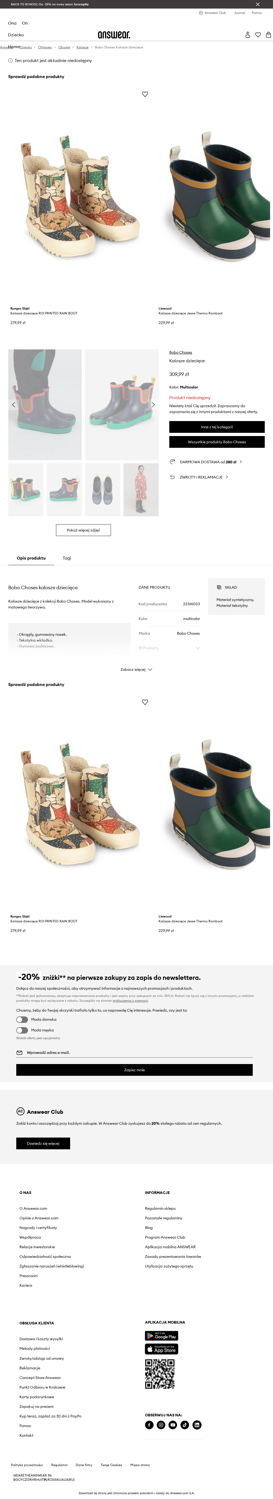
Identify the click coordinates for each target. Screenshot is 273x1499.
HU (38, 1480)
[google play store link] (161, 1336)
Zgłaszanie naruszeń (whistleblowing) (51, 1266)
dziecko (16, 34)
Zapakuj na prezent (36, 1406)
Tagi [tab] (67, 558)
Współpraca (30, 1237)
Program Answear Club (165, 1237)
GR (29, 1480)
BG (15, 1480)
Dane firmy (84, 1465)
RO (49, 1480)
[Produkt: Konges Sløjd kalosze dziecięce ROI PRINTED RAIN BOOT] (80, 196)
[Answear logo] (114, 34)
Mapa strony (140, 1465)
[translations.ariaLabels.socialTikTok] (184, 1425)
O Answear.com (33, 1208)
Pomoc (25, 1425)
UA (61, 1480)
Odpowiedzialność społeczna (45, 1256)
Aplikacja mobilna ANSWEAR (170, 1246)
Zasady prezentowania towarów (173, 1256)
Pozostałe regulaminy (163, 1218)
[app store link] (161, 1348)
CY (20, 1480)
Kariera (25, 1285)
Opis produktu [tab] (31, 558)
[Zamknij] (258, 4)
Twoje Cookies (111, 1465)
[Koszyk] (268, 35)
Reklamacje (29, 1368)
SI (53, 1480)
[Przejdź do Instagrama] (161, 1425)
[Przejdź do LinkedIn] (197, 1425)
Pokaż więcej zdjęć (83, 530)
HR (34, 1480)
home (14, 46)
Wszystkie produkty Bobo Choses (217, 442)
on (25, 23)
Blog (149, 1227)
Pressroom (28, 1275)
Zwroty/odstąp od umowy (41, 1358)
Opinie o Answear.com (38, 1218)
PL (45, 1480)
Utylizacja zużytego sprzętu (169, 1266)
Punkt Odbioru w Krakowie (42, 1387)
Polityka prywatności (27, 1465)
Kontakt (26, 1435)
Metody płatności (34, 1348)
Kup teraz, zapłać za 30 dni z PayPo (50, 1416)
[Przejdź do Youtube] (172, 1425)
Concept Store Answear (40, 1377)
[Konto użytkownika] (247, 35)
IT (42, 1480)
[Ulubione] (258, 35)
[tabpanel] (136, 620)
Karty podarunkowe (36, 1396)
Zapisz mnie (134, 1070)
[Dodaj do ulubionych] (145, 94)
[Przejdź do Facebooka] (149, 1425)
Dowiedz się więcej (43, 1143)
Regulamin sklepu (160, 1208)
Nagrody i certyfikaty (38, 1227)
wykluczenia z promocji (130, 1001)
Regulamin (59, 1465)
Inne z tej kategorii (217, 427)
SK (57, 1480)
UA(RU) (69, 1480)
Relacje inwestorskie (37, 1246)
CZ (25, 1480)
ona (12, 23)
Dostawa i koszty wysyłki (41, 1338)
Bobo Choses (180, 352)
